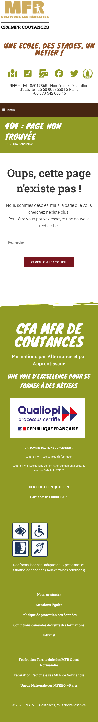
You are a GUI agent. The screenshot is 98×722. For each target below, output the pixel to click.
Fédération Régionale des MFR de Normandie (49, 675)
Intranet (49, 635)
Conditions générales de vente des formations (48, 625)
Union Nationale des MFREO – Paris (49, 685)
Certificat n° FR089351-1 (49, 497)
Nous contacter (49, 594)
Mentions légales (49, 604)
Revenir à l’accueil (49, 262)
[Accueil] (6, 144)
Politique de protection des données (49, 615)
